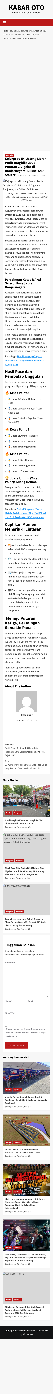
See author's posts (27, 719)
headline (19, 861)
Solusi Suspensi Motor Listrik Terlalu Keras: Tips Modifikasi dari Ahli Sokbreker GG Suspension (25, 513)
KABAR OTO (27, 8)
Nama (8, 1001)
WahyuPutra (11, 827)
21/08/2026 (23, 1107)
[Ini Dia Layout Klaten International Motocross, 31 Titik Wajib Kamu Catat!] (26, 1130)
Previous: (25, 750)
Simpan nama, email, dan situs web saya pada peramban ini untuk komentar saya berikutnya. (26, 1033)
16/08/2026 (23, 827)
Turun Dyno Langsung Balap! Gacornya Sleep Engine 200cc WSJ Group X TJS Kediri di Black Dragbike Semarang (25, 922)
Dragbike (9, 155)
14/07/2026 (22, 878)
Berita (8, 813)
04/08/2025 (35, 175)
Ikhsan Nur (24, 175)
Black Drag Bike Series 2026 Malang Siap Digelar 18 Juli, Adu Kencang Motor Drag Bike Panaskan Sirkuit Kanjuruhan (24, 871)
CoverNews (42, 1330)
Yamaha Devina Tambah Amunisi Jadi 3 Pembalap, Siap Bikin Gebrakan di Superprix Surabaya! (26, 1100)
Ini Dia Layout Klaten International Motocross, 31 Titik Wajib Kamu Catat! (23, 1151)
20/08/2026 (23, 1156)
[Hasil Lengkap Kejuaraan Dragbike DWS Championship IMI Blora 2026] (26, 801)
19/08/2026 (23, 1264)
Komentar (10, 962)
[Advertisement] (26, 69)
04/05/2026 (23, 929)
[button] (5, 22)
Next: (26, 765)
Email (31, 1001)
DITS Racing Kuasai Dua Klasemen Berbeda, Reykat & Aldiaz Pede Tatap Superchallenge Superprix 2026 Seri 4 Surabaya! (25, 1257)
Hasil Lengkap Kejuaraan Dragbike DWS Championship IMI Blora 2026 (24, 822)
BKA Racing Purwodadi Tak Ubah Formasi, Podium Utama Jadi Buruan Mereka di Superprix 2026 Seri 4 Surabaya (24, 1310)
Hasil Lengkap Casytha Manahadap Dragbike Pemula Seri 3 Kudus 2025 (24, 360)
